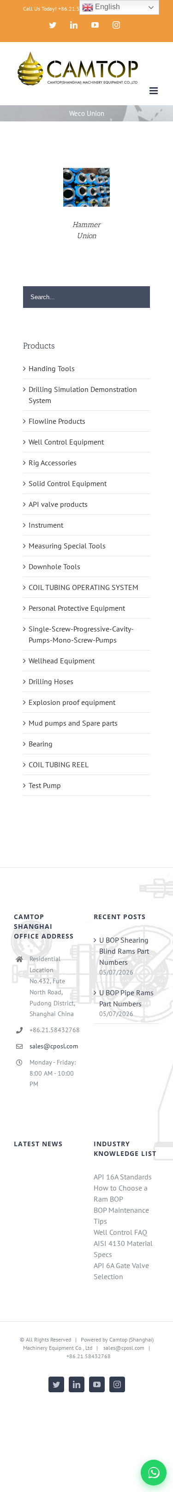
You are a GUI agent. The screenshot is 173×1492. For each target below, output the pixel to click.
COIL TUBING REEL (59, 764)
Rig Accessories (53, 462)
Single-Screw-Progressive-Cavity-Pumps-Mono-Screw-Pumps (81, 634)
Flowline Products (57, 421)
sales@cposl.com (54, 1046)
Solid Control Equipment (68, 483)
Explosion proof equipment (72, 702)
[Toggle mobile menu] (154, 91)
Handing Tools (52, 368)
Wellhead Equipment (62, 660)
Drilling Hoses (51, 681)
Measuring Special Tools (67, 545)
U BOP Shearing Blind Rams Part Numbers (124, 951)
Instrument (46, 524)
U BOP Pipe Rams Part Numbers (126, 998)
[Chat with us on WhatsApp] (154, 1473)
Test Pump (45, 785)
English (106, 7)
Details (86, 187)
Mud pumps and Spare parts (73, 723)
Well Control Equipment (66, 441)
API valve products (58, 504)
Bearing (41, 743)
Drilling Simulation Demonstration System (83, 395)
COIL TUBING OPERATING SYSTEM (83, 587)
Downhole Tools (54, 566)
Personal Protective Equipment (77, 608)
